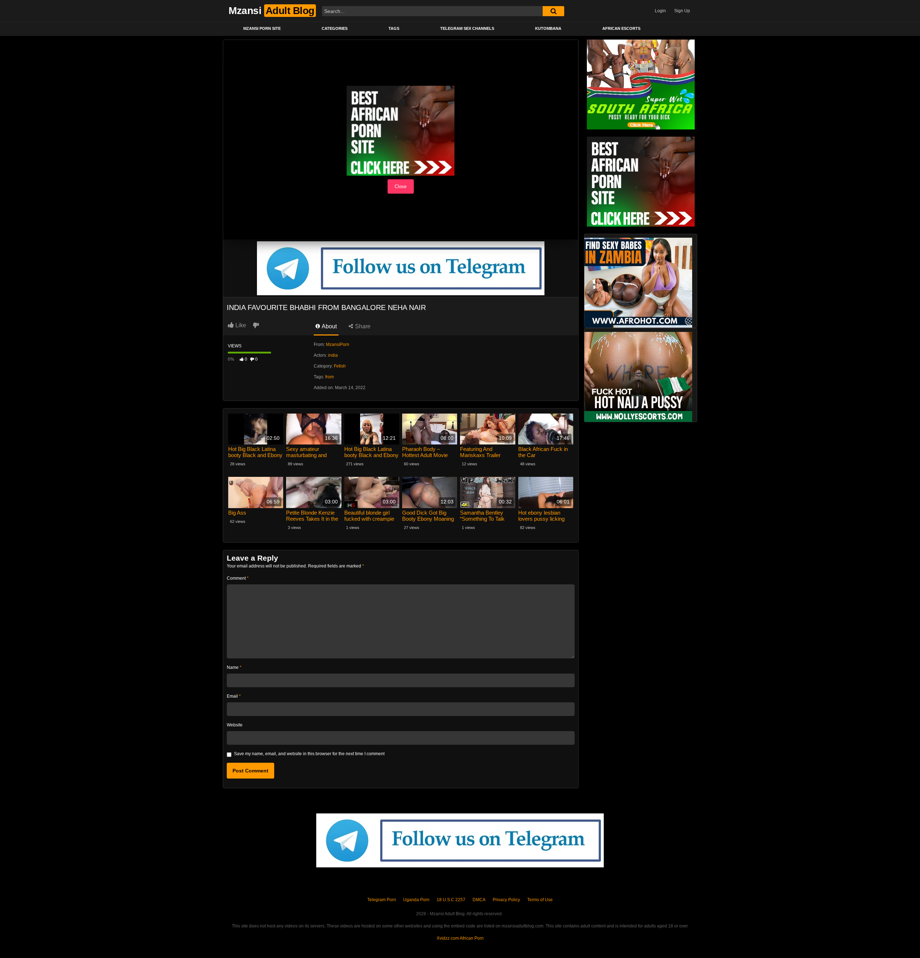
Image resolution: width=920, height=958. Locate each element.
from (329, 376)
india (333, 355)
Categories (335, 28)
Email (234, 696)
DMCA (479, 899)
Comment (238, 578)
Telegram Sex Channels (467, 28)
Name (234, 667)
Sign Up (682, 10)
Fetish (340, 366)
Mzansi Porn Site (262, 28)
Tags (393, 28)
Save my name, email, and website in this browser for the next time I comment (309, 753)
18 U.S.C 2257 (451, 899)
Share (362, 326)
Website (235, 724)
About (329, 326)
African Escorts (621, 28)
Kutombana (548, 28)
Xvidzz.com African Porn (460, 938)
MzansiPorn (337, 344)
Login (660, 10)
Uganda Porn (416, 899)
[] (553, 11)
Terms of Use (540, 899)
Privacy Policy (506, 899)
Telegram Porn (381, 899)
